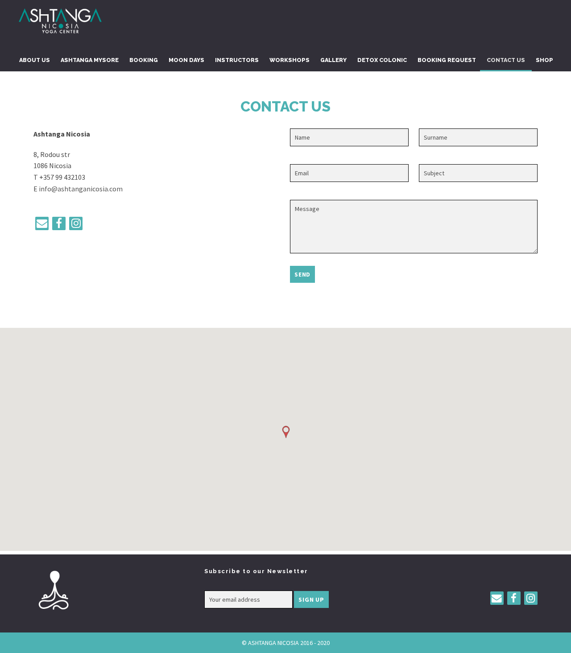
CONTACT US (506, 60)
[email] (42, 223)
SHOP (544, 60)
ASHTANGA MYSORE (90, 60)
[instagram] (76, 223)
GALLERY (333, 60)
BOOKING (143, 60)
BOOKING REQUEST (447, 60)
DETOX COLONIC (382, 60)
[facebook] (59, 223)
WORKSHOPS (289, 60)
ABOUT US (34, 60)
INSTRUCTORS (237, 60)
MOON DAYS (186, 60)
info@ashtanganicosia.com (81, 188)
